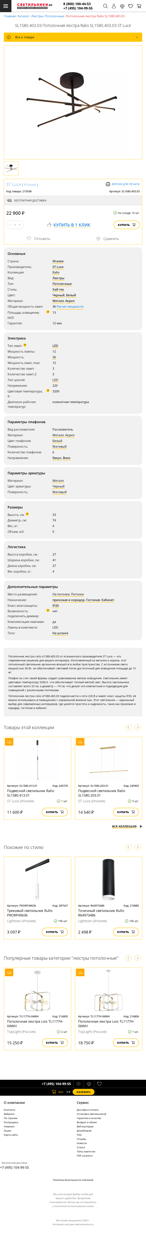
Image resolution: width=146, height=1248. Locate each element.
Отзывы (81, 1139)
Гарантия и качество (89, 1118)
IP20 (55, 606)
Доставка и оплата (87, 1109)
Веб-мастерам (85, 1126)
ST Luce (13, 184)
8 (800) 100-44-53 (77, 4)
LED (55, 346)
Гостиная (93, 600)
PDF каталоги (85, 1155)
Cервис (83, 1102)
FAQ (79, 1134)
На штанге (60, 633)
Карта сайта (11, 1134)
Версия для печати (126, 184)
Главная (10, 16)
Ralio (56, 272)
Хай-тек (58, 289)
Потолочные (54, 16)
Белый (71, 295)
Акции (7, 1130)
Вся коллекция (124, 826)
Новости (82, 1143)
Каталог (23, 16)
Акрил (70, 301)
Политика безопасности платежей (73, 1180)
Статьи (81, 1147)
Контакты (9, 1109)
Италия (30, 184)
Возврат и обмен (87, 1122)
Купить (124, 225)
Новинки (9, 1126)
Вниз (66, 458)
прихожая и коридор (68, 600)
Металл (58, 301)
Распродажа (11, 1122)
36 (54, 357)
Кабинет (108, 600)
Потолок (77, 594)
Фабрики (9, 1114)
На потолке (61, 594)
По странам (10, 1118)
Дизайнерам (84, 1130)
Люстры (37, 16)
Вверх (56, 458)
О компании (14, 1102)
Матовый (59, 446)
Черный (58, 295)
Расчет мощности (70, 306)
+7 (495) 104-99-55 (78, 8)
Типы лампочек (86, 1151)
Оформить (83, 1092)
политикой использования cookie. (74, 1206)
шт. (61, 1092)
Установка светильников (91, 1114)
